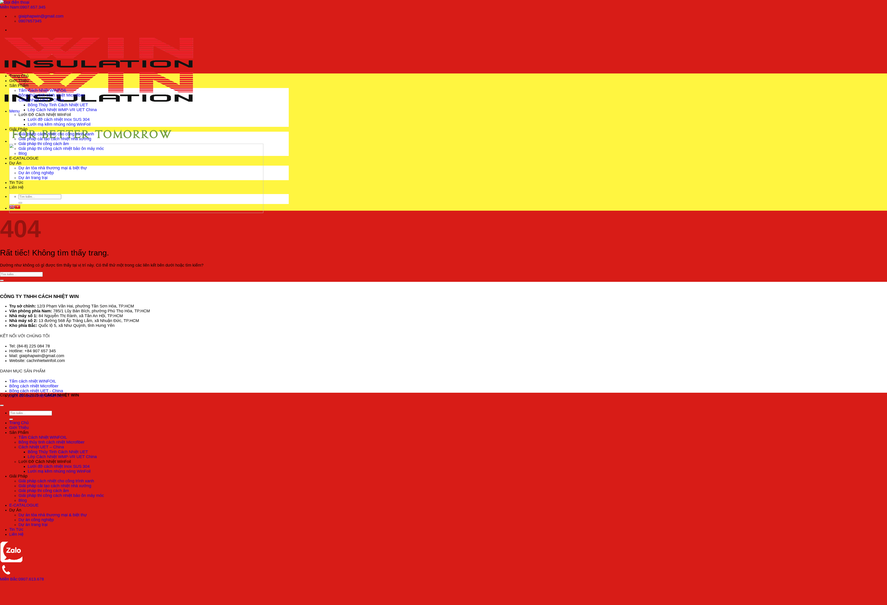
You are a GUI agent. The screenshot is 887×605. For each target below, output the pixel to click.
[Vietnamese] (17, 208)
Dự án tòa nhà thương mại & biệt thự (52, 168)
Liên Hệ (16, 187)
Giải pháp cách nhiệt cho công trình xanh (56, 134)
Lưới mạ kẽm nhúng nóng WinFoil (59, 124)
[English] (12, 208)
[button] (14, 111)
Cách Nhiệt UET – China (41, 100)
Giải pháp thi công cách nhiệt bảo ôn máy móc (61, 148)
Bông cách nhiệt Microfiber (33, 386)
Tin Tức (16, 182)
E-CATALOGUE (24, 158)
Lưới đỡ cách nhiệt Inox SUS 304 (59, 119)
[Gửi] (20, 203)
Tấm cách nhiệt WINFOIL (32, 381)
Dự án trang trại (33, 177)
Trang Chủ (19, 75)
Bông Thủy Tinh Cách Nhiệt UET (58, 105)
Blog (22, 153)
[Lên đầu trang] (2, 405)
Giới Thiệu (19, 80)
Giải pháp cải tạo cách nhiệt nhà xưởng (54, 139)
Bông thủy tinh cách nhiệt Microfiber (51, 95)
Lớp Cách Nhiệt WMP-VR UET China (62, 109)
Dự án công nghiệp (36, 172)
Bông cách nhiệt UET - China (36, 391)
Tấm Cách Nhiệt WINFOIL (42, 90)
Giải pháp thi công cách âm (43, 143)
